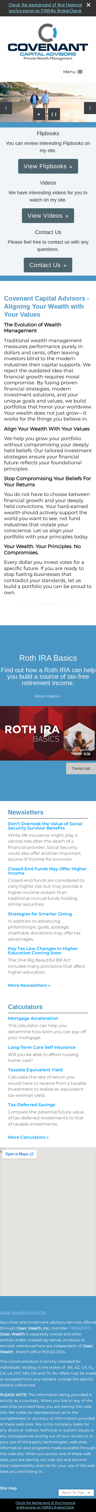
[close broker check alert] (88, 5)
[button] (72, 71)
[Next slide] (90, 108)
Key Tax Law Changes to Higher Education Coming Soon (43, 950)
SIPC (86, 1328)
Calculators (25, 1006)
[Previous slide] (6, 108)
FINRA (75, 1328)
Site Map (8, 1488)
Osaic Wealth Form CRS (23, 1312)
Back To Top (73, 1493)
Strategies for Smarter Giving (40, 913)
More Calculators (28, 1137)
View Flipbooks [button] (45, 166)
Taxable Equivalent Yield (35, 1069)
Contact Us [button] (45, 265)
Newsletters (25, 812)
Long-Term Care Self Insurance (41, 1047)
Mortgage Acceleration (33, 1018)
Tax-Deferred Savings (31, 1104)
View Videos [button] (45, 215)
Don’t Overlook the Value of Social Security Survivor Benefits (45, 826)
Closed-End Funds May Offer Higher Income (47, 871)
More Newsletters (29, 985)
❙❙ (54, 114)
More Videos (48, 696)
